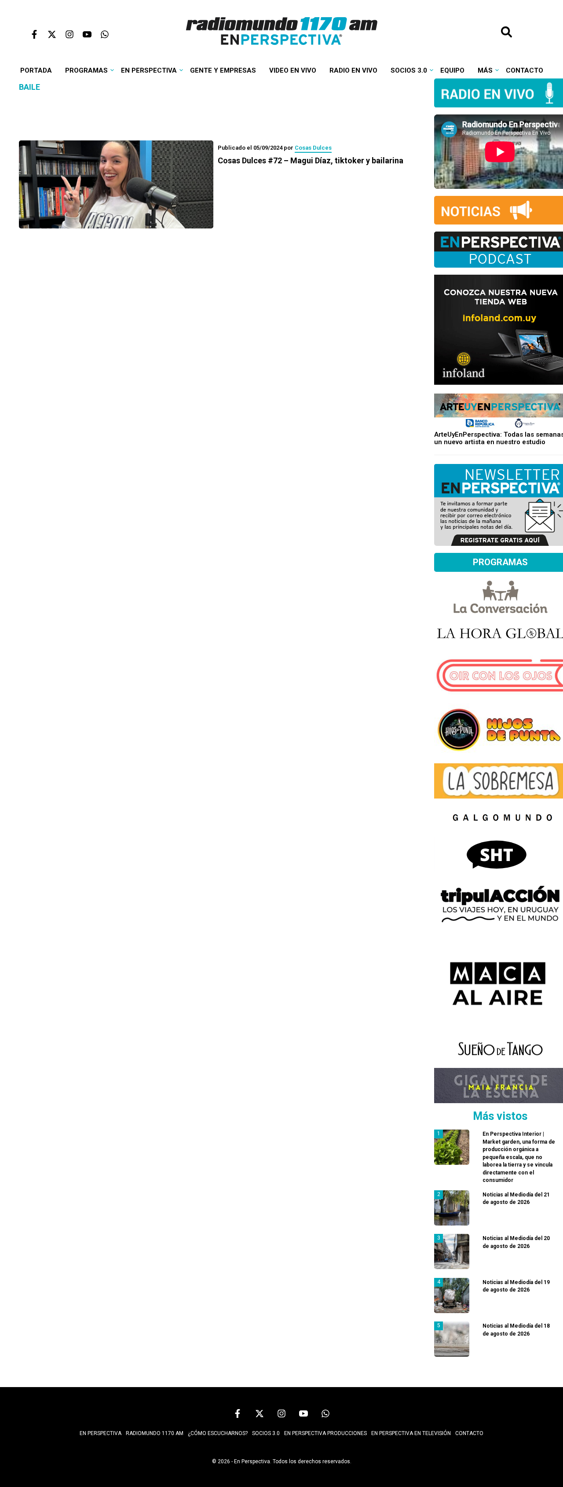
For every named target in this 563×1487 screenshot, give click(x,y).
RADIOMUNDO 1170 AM (154, 1433)
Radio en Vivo (353, 70)
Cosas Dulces (313, 147)
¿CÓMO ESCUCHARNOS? (218, 1433)
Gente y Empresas (223, 70)
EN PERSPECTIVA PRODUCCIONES (325, 1433)
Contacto (524, 70)
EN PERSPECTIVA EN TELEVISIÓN (411, 1433)
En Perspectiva (149, 70)
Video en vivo (292, 70)
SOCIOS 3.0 (266, 1433)
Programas (86, 70)
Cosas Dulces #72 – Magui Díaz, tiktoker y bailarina (310, 160)
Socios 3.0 (409, 70)
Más (485, 70)
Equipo (452, 70)
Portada (36, 70)
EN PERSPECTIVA (100, 1433)
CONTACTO (469, 1433)
